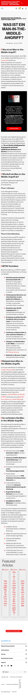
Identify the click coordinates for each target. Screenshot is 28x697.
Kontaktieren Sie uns (8, 634)
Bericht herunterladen (14, 4)
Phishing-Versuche (13, 352)
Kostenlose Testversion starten (13, 631)
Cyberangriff (4, 60)
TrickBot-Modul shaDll (7, 370)
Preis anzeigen (20, 634)
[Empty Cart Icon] (22, 8)
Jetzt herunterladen (14, 128)
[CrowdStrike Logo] (2, 8)
